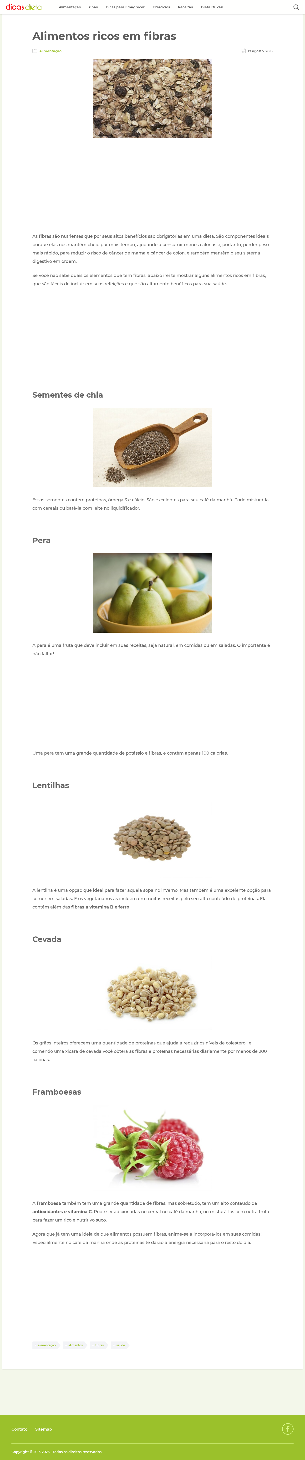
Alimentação (50, 51)
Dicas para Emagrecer (125, 7)
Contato (19, 1429)
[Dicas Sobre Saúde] (23, 7)
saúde (120, 1345)
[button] (296, 7)
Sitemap (43, 1429)
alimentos (75, 1345)
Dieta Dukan (212, 7)
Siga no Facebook (288, 1429)
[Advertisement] (152, 186)
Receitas (185, 7)
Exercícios (161, 7)
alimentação (47, 1345)
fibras (99, 1345)
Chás (93, 7)
